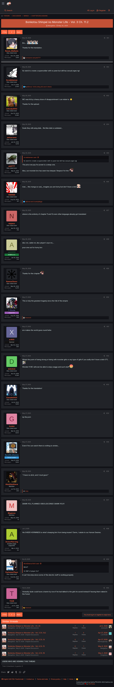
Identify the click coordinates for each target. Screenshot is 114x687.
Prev (5, 32)
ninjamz (11, 223)
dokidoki (11, 369)
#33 (107, 384)
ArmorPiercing (11, 542)
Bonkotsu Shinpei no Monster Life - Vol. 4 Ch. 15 (26, 646)
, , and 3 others (39, 87)
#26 (107, 181)
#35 (107, 442)
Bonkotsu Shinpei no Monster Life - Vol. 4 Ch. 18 (26, 653)
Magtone (11, 513)
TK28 (11, 601)
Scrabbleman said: (30, 157)
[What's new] (109, 10)
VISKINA (11, 195)
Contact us (30, 679)
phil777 (12, 166)
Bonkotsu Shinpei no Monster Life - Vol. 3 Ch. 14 (26, 639)
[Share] (104, 38)
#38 (107, 528)
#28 (107, 239)
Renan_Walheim (11, 51)
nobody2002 (11, 109)
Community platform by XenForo (94, 682)
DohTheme (91, 684)
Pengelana (104, 655)
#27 (107, 210)
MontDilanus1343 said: (31, 563)
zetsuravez (12, 137)
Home (71, 679)
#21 (108, 38)
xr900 (11, 339)
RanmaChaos (11, 281)
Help (64, 679)
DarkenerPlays (11, 572)
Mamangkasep (103, 641)
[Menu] (3, 3)
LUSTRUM (104, 635)
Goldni (11, 426)
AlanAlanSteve (11, 484)
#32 (107, 356)
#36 (107, 471)
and (33, 58)
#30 (107, 297)
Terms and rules (42, 679)
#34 (107, 413)
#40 (107, 588)
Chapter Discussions (32, 628)
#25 (108, 153)
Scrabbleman (11, 80)
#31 (108, 326)
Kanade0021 (11, 398)
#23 (107, 95)
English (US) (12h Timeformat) (13, 679)
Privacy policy (55, 679)
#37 (107, 500)
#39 (107, 559)
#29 (107, 268)
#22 (108, 67)
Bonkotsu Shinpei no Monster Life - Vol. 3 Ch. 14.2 (27, 633)
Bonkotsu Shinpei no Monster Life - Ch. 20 (24, 626)
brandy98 (104, 628)
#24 (107, 124)
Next (18, 32)
